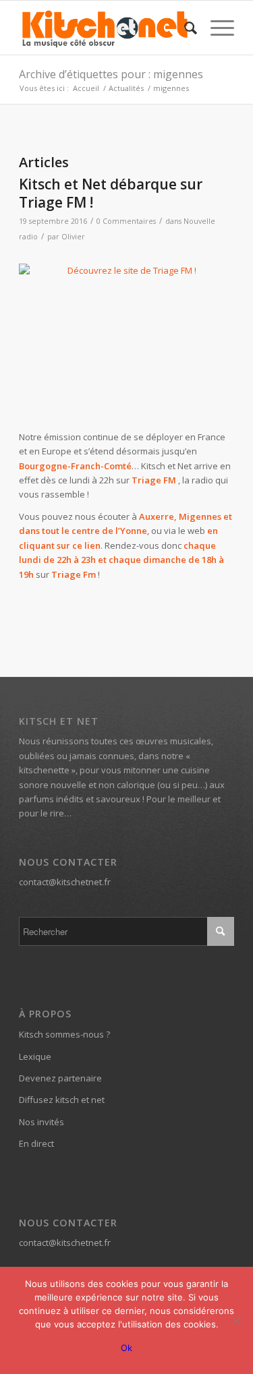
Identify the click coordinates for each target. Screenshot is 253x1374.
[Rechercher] (184, 28)
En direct (36, 1143)
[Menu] (215, 28)
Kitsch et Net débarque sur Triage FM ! (110, 193)
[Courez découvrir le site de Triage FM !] (126, 339)
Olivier (73, 236)
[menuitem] (184, 28)
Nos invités (41, 1122)
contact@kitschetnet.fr (65, 882)
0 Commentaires (126, 221)
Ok (126, 1347)
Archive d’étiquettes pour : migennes (111, 74)
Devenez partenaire (60, 1078)
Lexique (35, 1056)
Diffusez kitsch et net (62, 1100)
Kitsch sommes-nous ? (64, 1034)
